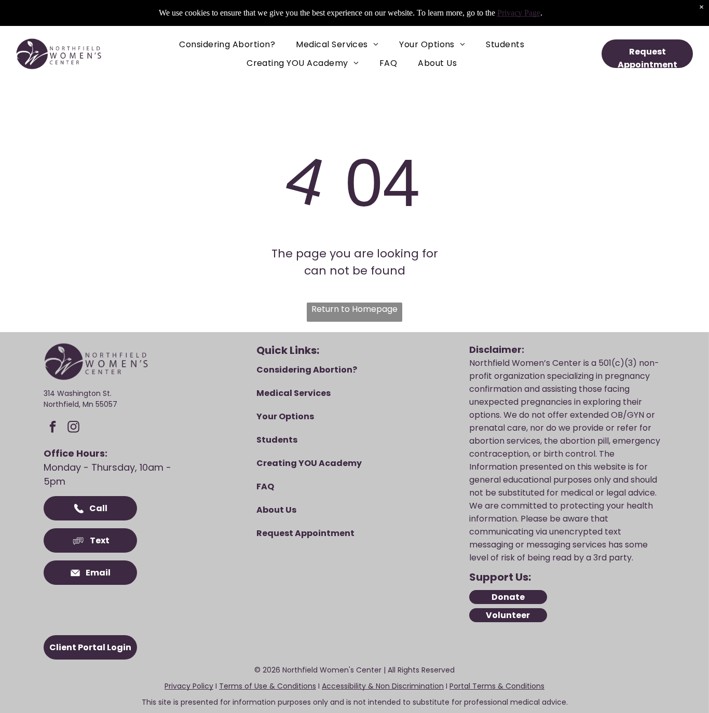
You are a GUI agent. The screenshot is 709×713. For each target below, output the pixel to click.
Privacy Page (518, 12)
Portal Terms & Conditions (496, 686)
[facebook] (53, 428)
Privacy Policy (189, 686)
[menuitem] (227, 44)
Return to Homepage (354, 309)
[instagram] (73, 428)
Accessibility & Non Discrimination (383, 686)
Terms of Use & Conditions (267, 686)
